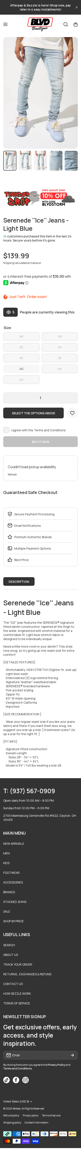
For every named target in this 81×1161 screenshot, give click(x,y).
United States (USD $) (16, 1101)
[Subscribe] (72, 1055)
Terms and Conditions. (50, 430)
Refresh (12, 474)
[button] (75, 24)
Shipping (8, 263)
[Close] (76, 7)
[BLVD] (40, 24)
